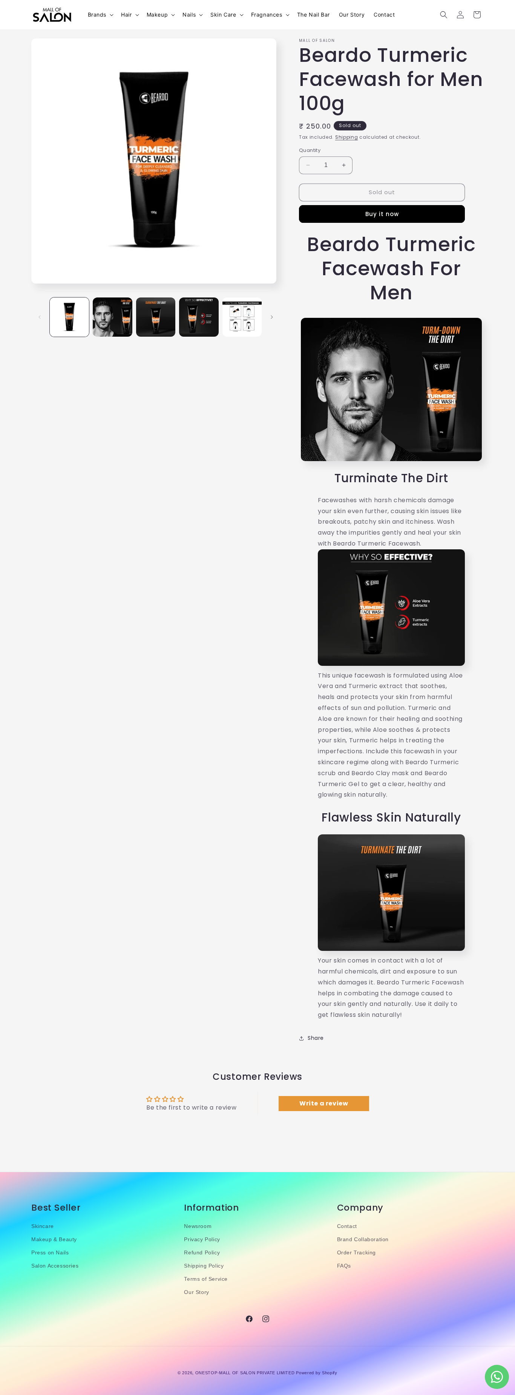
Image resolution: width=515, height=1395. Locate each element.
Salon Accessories (54, 1266)
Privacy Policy (202, 1239)
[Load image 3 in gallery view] (155, 317)
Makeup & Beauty (54, 1239)
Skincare (42, 1226)
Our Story (196, 1292)
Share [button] (316, 1038)
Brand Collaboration (363, 1239)
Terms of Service (206, 1279)
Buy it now (382, 214)
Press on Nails (50, 1253)
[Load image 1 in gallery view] (69, 317)
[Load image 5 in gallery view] (242, 317)
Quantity (309, 150)
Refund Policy (202, 1253)
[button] (100, 15)
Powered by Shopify (316, 1372)
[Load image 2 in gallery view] (112, 317)
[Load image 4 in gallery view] (198, 317)
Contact (347, 1226)
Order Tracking (356, 1253)
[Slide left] (39, 317)
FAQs (344, 1266)
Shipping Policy (204, 1266)
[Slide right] (272, 317)
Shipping (346, 137)
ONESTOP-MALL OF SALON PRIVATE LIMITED (245, 1372)
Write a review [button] (323, 1103)
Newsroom (198, 1226)
